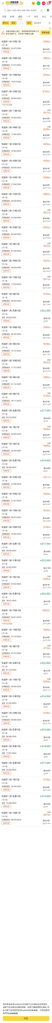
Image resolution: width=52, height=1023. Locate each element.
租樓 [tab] (12, 16)
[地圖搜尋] (48, 10)
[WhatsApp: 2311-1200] (38, 3)
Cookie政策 (13, 1013)
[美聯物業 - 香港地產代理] (15, 3)
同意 (26, 1018)
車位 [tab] (44, 16)
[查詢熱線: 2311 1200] (33, 3)
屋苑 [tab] (36, 16)
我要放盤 (45, 32)
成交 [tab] (20, 16)
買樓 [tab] (4, 16)
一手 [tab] (28, 16)
